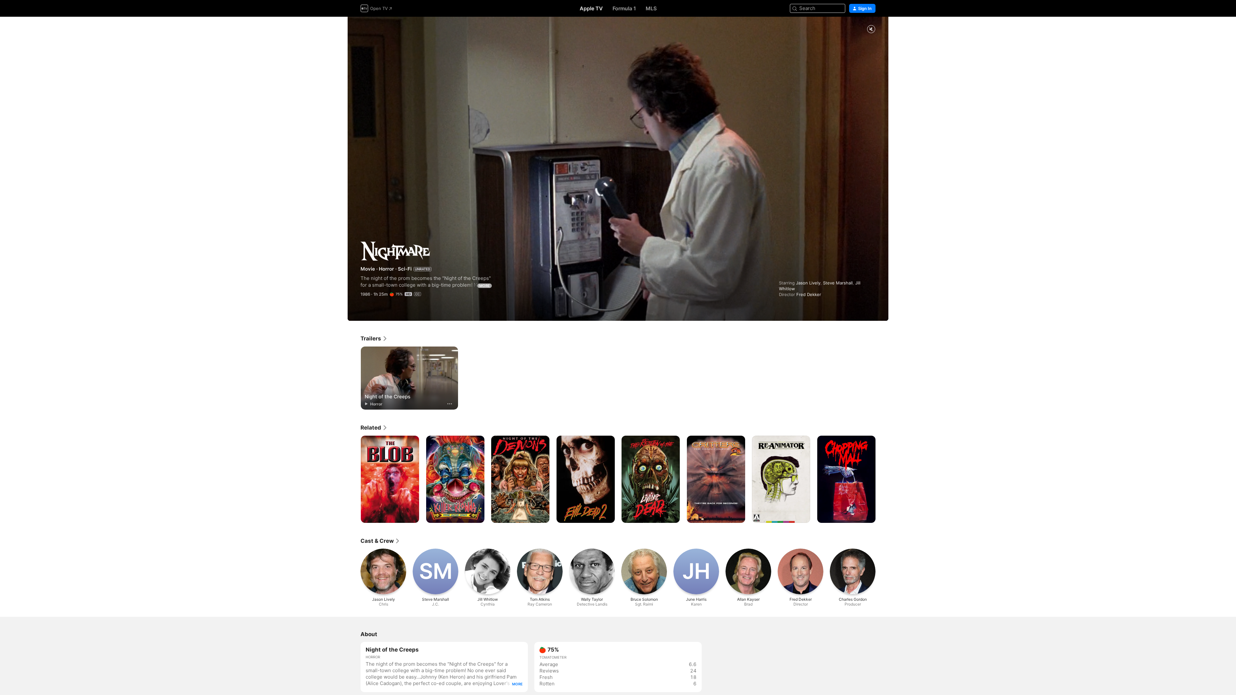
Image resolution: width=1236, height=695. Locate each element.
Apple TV (591, 8)
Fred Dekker (808, 294)
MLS (651, 8)
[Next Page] (881, 479)
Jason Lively (808, 282)
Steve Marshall (838, 282)
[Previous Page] (354, 479)
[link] (374, 338)
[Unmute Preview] (871, 29)
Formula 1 (624, 8)
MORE (484, 285)
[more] (449, 403)
